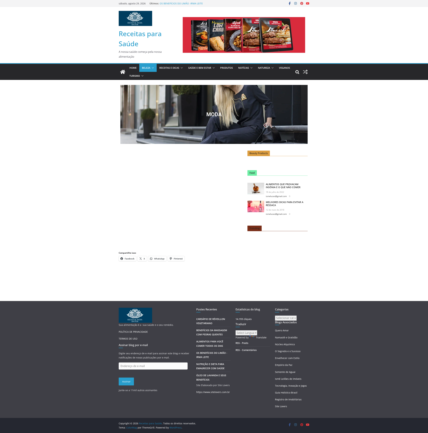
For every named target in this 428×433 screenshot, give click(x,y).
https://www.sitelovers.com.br (213, 392)
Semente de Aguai (285, 372)
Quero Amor (282, 330)
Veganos (284, 67)
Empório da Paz (283, 365)
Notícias (243, 67)
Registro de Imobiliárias (288, 399)
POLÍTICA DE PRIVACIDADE (133, 331)
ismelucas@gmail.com (276, 196)
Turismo (134, 75)
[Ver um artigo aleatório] (305, 72)
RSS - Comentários (246, 350)
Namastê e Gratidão (286, 337)
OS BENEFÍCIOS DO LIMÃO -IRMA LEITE (181, 3)
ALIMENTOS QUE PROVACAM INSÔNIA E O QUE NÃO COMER (283, 186)
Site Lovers (281, 406)
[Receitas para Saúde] (123, 72)
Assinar (126, 381)
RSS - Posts (242, 343)
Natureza (264, 67)
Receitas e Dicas (169, 67)
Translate (261, 337)
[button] (152, 67)
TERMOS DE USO (128, 338)
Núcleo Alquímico (285, 344)
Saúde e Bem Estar (199, 67)
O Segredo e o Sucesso (287, 351)
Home (133, 67)
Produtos (226, 67)
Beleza (146, 67)
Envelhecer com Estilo (287, 358)
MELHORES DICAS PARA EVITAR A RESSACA (284, 204)
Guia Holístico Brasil (286, 392)
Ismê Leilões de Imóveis (288, 378)
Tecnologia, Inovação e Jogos (291, 385)
